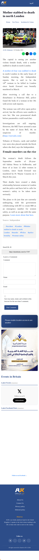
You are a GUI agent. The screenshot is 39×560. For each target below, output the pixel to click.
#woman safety (18, 236)
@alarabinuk (19, 400)
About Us (20, 500)
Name (5, 277)
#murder (15, 232)
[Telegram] (34, 53)
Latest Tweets (9, 383)
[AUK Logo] (19, 491)
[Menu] (36, 3)
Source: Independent (11, 220)
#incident (9, 226)
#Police (23, 232)
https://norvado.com (11, 136)
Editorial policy (20, 510)
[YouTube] (15, 540)
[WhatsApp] (23, 53)
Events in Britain (11, 376)
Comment (6, 260)
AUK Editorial (8, 50)
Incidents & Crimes (27, 22)
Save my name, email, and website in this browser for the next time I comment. (17, 300)
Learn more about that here (21, 215)
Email (5, 286)
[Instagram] (19, 540)
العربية (31, 3)
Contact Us (20, 503)
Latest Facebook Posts (12, 408)
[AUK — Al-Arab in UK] (4, 3)
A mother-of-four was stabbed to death (19, 71)
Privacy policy (20, 506)
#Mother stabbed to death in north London (17, 229)
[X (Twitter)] (27, 53)
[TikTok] (24, 540)
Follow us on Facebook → (19, 475)
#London (18, 226)
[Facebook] (30, 53)
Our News (15, 22)
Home (8, 22)
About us (20, 517)
